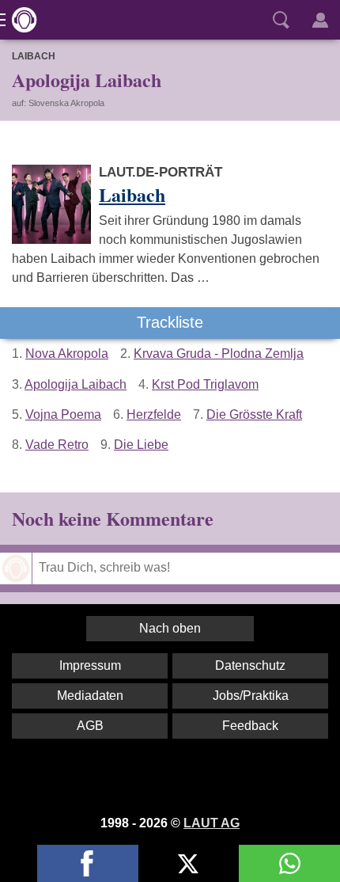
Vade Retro (57, 444)
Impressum (90, 665)
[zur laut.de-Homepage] (20, 20)
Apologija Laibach (76, 384)
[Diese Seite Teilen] (87, 863)
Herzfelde (154, 414)
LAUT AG (211, 823)
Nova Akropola (66, 353)
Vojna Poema (63, 414)
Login (320, 20)
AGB (90, 725)
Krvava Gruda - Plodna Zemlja (219, 353)
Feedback (250, 725)
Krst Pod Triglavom (205, 384)
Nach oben (170, 628)
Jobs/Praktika (251, 695)
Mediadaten (90, 695)
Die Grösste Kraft (254, 414)
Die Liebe (141, 444)
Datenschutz (250, 665)
